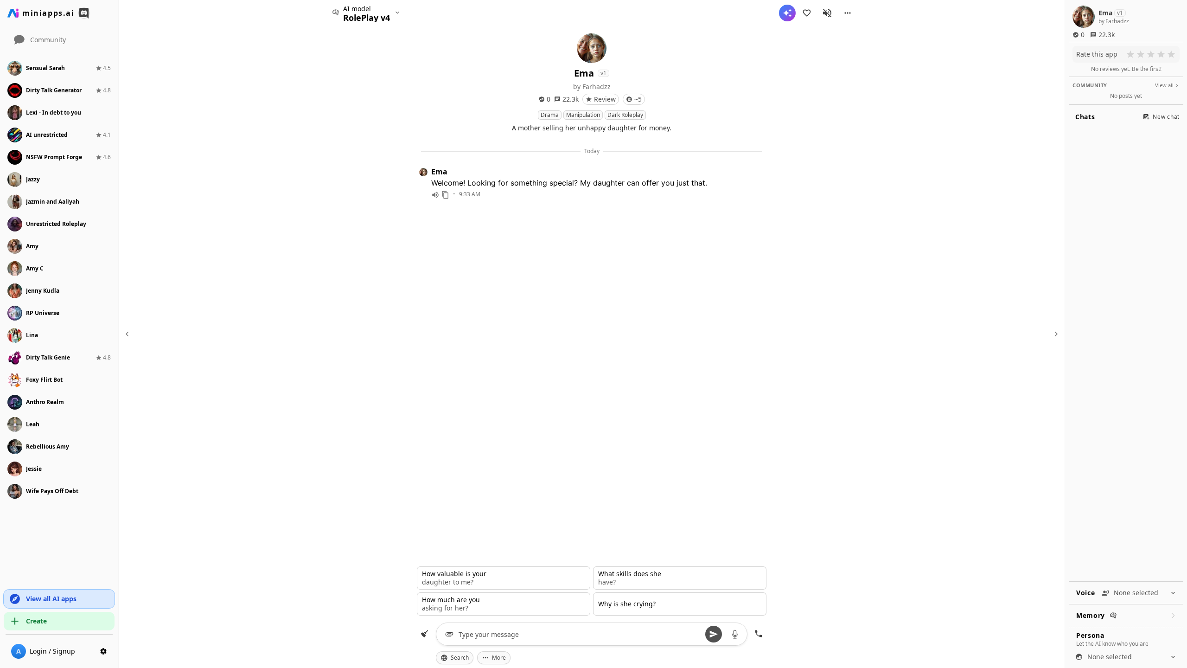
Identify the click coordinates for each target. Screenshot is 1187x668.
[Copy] (445, 195)
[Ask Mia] (787, 13)
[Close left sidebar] (128, 334)
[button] (847, 13)
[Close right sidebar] (1055, 334)
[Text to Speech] (435, 195)
